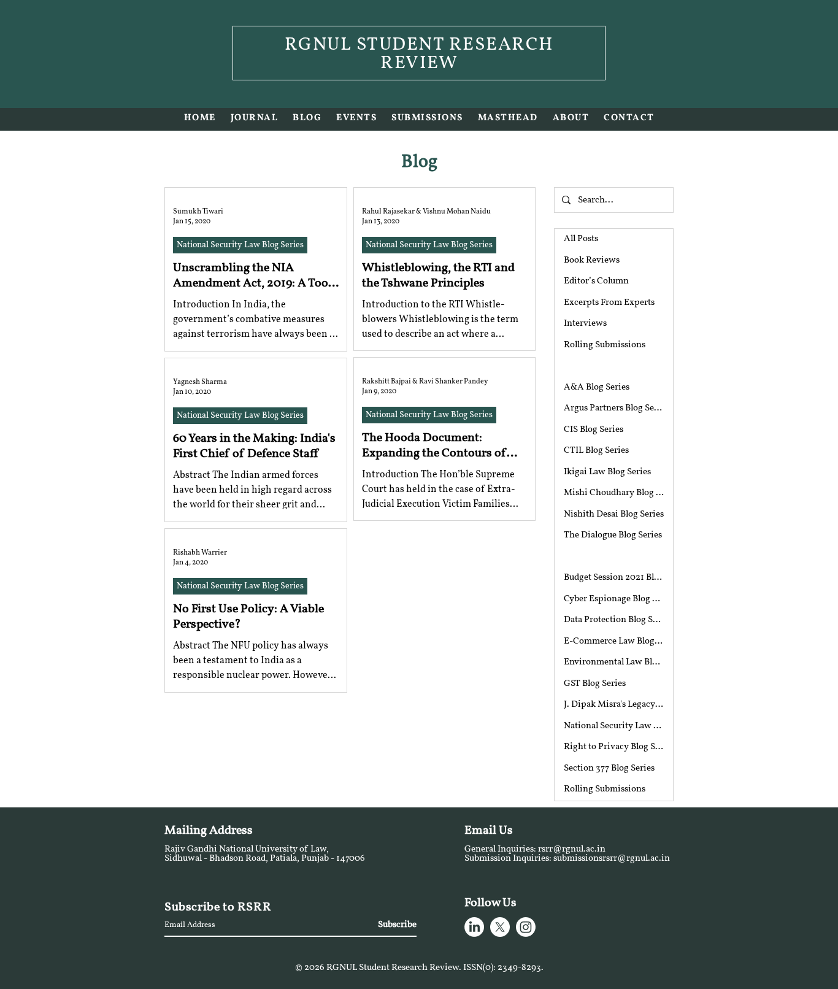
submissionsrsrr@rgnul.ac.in (611, 858)
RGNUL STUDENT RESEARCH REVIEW (419, 54)
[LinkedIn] (474, 927)
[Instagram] (526, 927)
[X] (500, 927)
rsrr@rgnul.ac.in (571, 849)
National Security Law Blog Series (240, 245)
